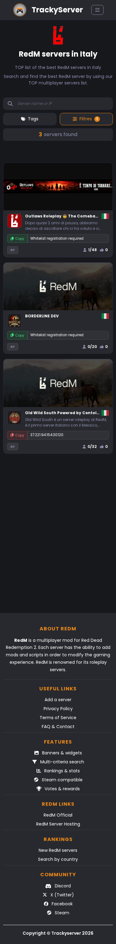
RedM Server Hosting (58, 824)
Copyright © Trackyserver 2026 (58, 933)
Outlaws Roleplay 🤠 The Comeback (62, 216)
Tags (33, 119)
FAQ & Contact (58, 726)
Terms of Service (58, 717)
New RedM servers (58, 850)
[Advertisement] (58, 536)
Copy (19, 238)
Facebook (61, 904)
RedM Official (58, 815)
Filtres (88, 119)
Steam (61, 913)
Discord (62, 886)
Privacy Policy (58, 709)
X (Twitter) (61, 895)
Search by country (58, 859)
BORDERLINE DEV (42, 316)
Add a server (58, 700)
